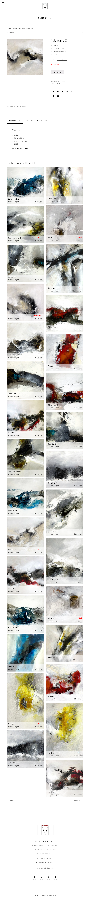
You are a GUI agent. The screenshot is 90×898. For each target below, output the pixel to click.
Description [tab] (14, 121)
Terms (43, 868)
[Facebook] (34, 877)
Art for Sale (11, 28)
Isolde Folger (21, 28)
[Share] (53, 91)
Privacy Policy (50, 868)
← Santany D (11, 32)
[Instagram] (55, 877)
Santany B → (78, 32)
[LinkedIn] (41, 877)
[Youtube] (48, 877)
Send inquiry (58, 72)
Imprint (38, 868)
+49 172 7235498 (45, 858)
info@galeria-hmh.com (45, 862)
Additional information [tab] (37, 121)
